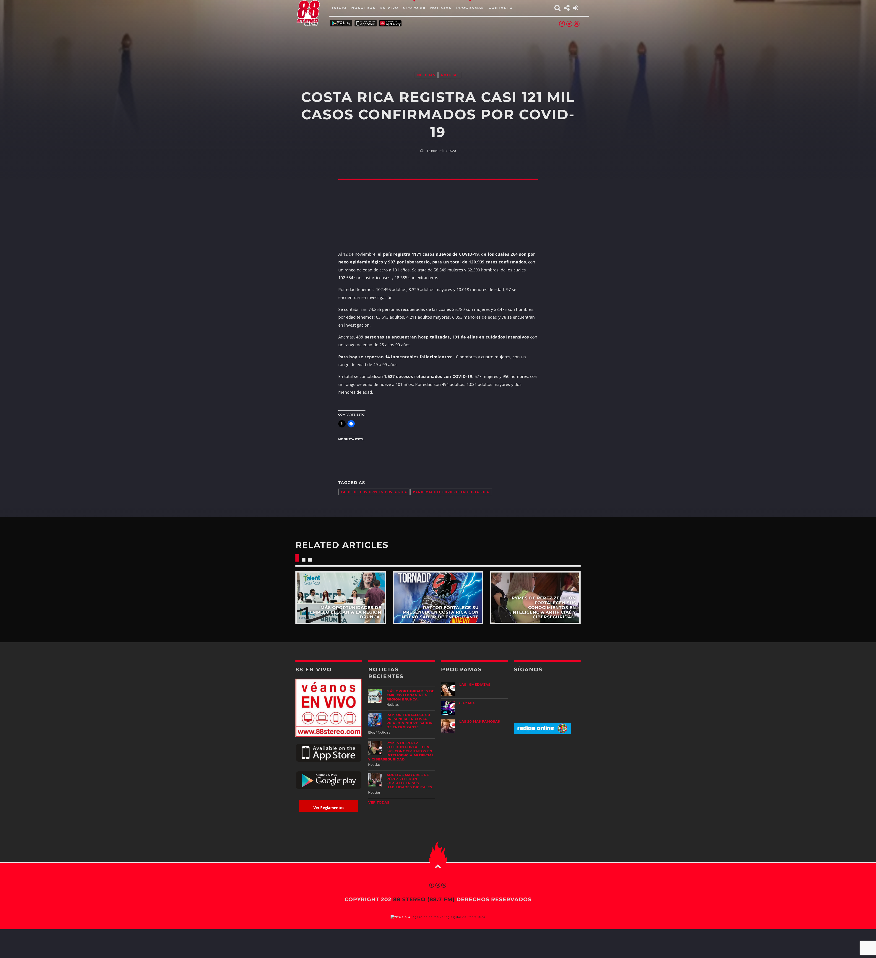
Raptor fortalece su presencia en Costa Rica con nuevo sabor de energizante (409, 721)
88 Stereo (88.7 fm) (424, 899)
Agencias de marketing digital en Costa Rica (449, 917)
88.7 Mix (467, 703)
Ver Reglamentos (328, 807)
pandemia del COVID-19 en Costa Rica (451, 492)
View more (340, 597)
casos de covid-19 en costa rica (374, 492)
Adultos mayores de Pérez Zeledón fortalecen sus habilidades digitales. (409, 781)
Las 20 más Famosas (479, 721)
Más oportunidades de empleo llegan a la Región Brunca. (410, 695)
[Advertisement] (438, 43)
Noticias (426, 75)
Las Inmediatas (474, 684)
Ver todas (378, 802)
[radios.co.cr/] (542, 733)
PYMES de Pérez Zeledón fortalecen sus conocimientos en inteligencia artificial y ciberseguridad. (401, 751)
